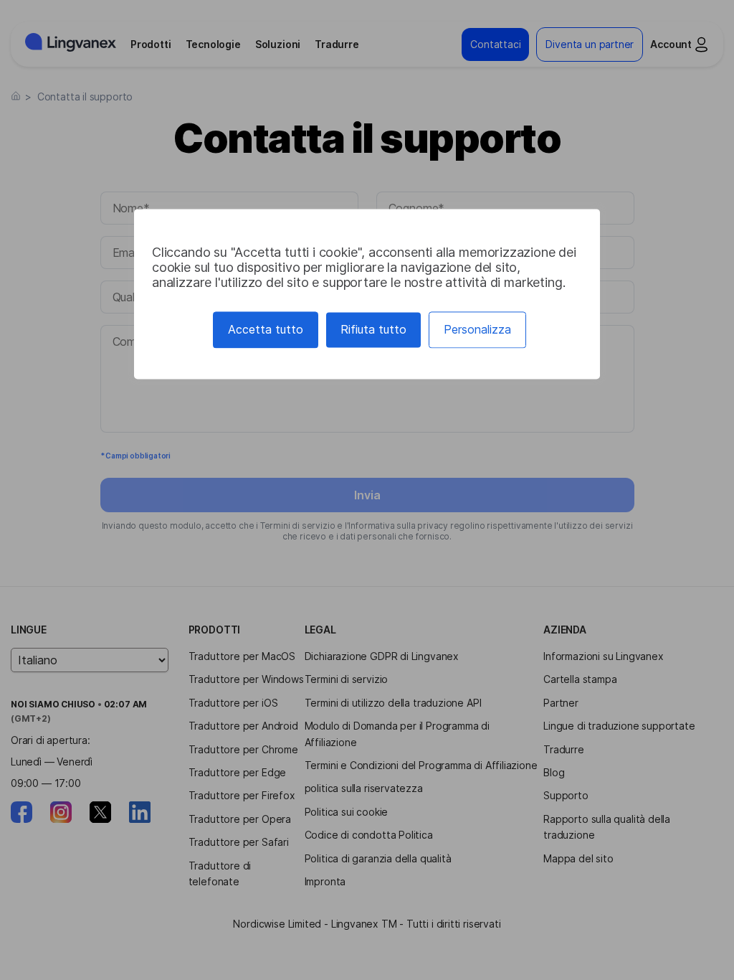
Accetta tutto (265, 329)
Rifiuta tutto (373, 329)
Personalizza (477, 329)
